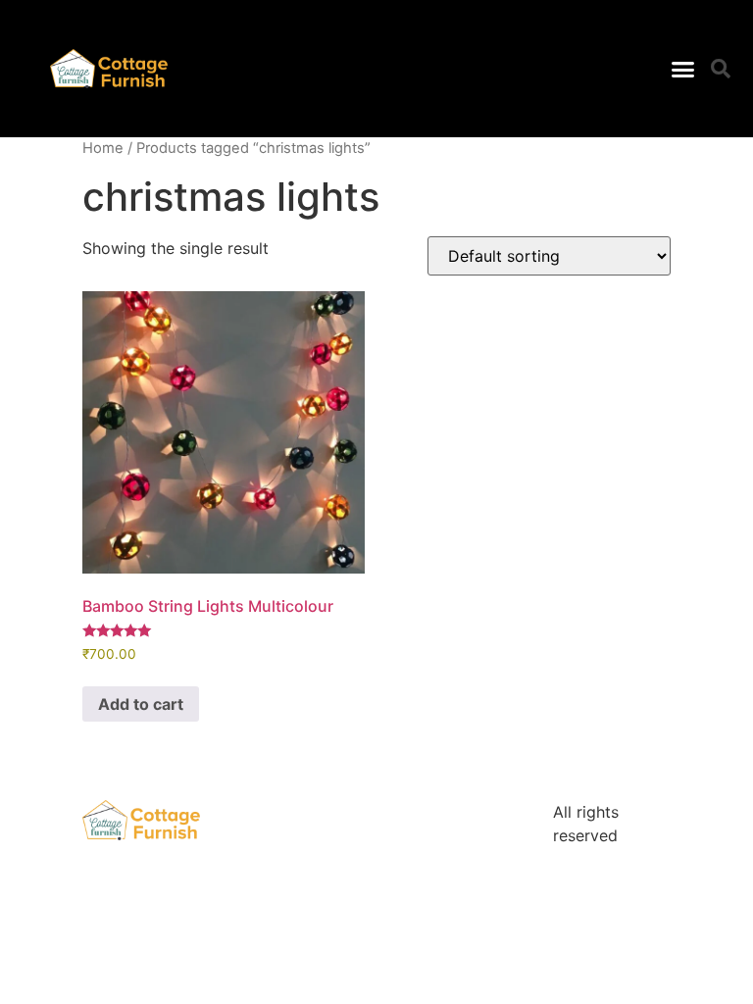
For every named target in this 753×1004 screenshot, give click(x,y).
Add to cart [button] (140, 704)
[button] (682, 68)
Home (103, 148)
